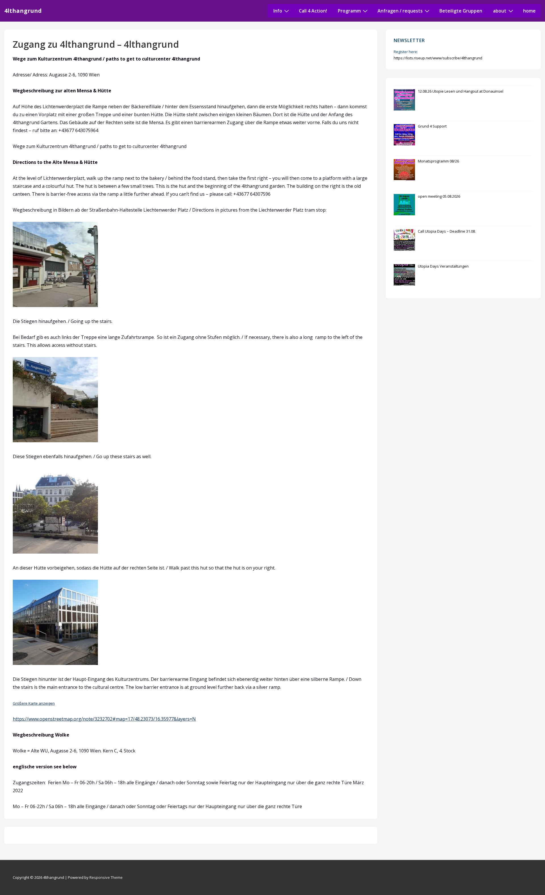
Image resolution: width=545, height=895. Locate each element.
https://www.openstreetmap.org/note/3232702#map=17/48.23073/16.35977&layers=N (104, 719)
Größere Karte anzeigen (34, 703)
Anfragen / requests (400, 11)
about (499, 11)
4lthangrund (23, 10)
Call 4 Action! (313, 11)
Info (277, 11)
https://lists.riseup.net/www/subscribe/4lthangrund (438, 57)
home (529, 11)
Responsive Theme (106, 877)
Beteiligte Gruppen (460, 11)
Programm (349, 11)
